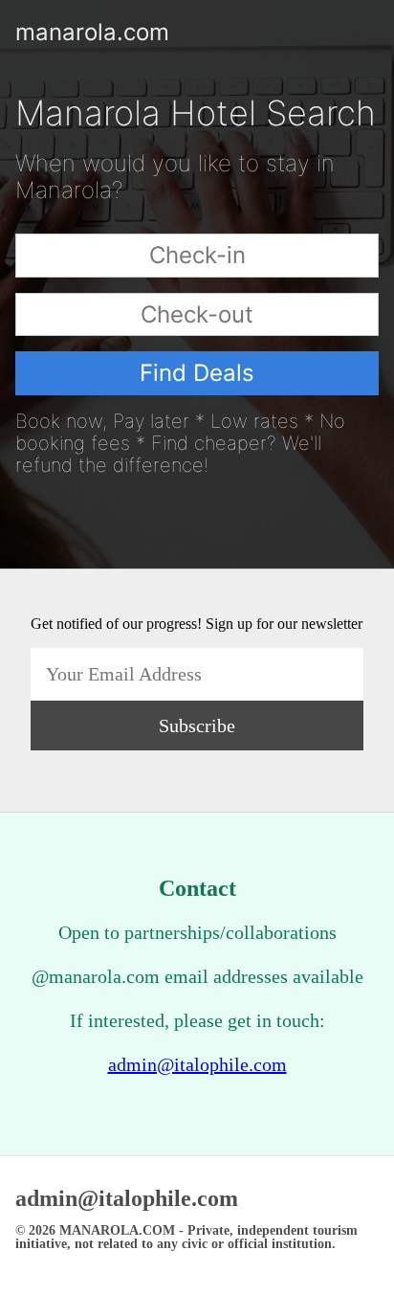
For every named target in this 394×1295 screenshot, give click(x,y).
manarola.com (30, 32)
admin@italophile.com (197, 1064)
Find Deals (197, 373)
